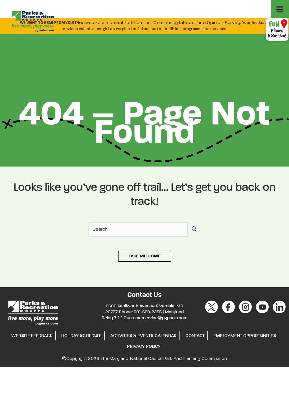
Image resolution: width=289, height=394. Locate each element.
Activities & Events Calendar (143, 336)
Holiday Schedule (81, 336)
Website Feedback (31, 336)
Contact (195, 336)
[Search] (193, 229)
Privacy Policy (144, 346)
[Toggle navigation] (280, 9)
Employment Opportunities (244, 336)
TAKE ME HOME (145, 256)
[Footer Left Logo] (32, 312)
